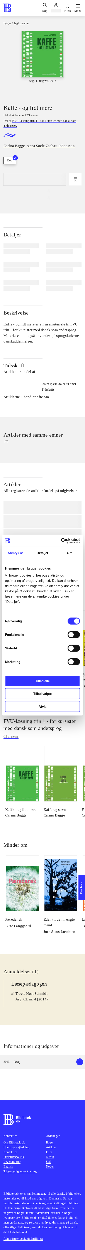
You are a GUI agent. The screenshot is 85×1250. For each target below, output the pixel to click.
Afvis (42, 706)
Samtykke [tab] (15, 553)
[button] (42, 1062)
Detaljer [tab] (43, 553)
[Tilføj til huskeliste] (75, 179)
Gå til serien (11, 736)
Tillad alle (42, 681)
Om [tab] (69, 553)
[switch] (74, 634)
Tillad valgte (42, 694)
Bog (9, 160)
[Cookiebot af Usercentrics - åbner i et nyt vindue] (61, 541)
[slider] (42, 64)
